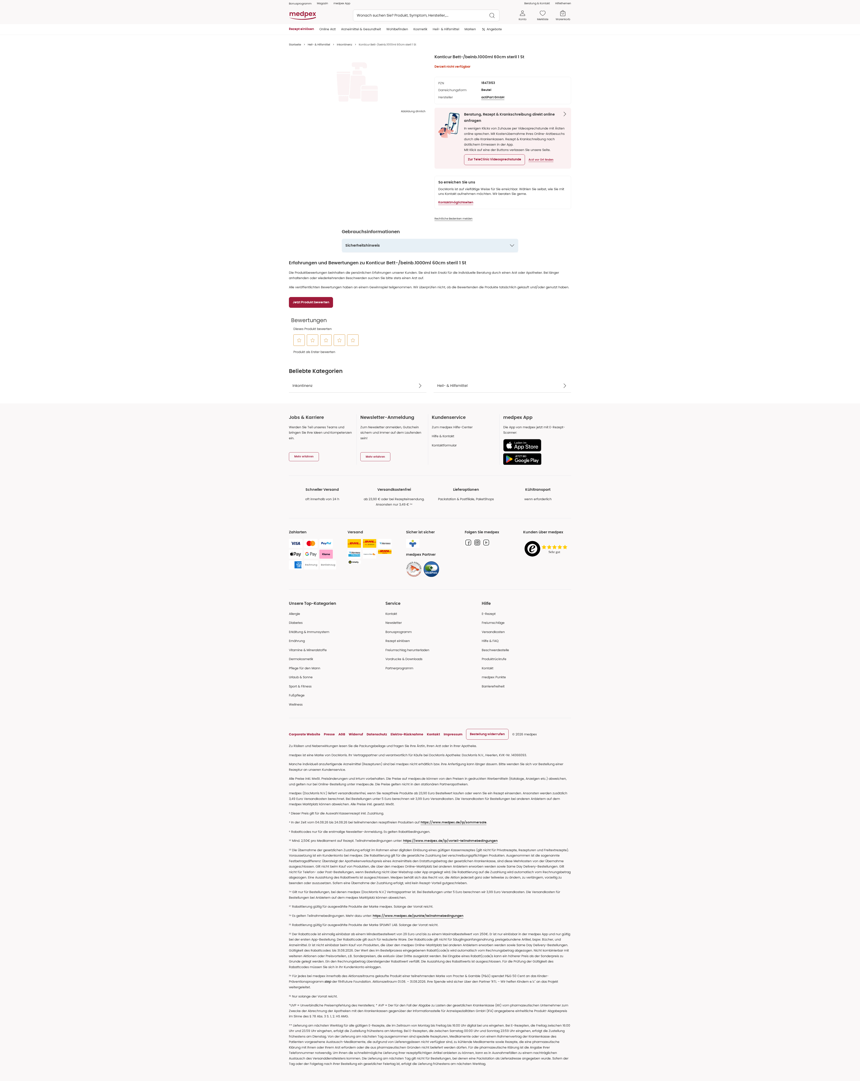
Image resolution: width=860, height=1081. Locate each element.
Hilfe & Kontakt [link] (443, 436)
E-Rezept (489, 614)
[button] (494, 159)
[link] (414, 569)
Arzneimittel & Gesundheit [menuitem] (361, 29)
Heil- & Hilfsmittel (319, 44)
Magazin (322, 3)
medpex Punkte (494, 677)
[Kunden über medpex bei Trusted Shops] (547, 549)
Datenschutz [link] (377, 734)
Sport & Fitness (300, 686)
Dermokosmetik (301, 659)
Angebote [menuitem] (494, 29)
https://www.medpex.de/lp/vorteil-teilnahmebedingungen (450, 840)
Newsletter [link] (393, 622)
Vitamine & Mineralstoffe (308, 650)
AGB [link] (341, 734)
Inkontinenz (344, 44)
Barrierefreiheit (493, 686)
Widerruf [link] (356, 734)
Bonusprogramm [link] (300, 3)
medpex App (341, 3)
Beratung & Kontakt (537, 3)
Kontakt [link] (487, 668)
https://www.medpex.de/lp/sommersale (453, 822)
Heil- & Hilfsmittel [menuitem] (446, 29)
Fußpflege (297, 695)
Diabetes (296, 622)
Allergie (294, 614)
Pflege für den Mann (304, 668)
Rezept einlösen (397, 641)
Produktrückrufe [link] (494, 659)
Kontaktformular (444, 445)
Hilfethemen (563, 3)
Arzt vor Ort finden (541, 159)
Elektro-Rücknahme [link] (407, 734)
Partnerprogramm (399, 668)
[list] (357, 82)
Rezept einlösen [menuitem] (301, 29)
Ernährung (297, 641)
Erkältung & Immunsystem (309, 632)
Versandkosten (493, 632)
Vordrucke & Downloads (403, 659)
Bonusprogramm (398, 632)
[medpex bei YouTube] (486, 542)
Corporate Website (304, 734)
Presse (329, 734)
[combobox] (426, 15)
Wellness (296, 704)
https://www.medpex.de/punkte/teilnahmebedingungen (418, 915)
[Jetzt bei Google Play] (535, 459)
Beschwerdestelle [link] (495, 650)
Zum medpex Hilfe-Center (452, 427)
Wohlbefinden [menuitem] (397, 29)
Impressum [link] (453, 734)
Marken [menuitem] (470, 29)
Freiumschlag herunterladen (407, 650)
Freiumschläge (493, 622)
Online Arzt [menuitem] (327, 29)
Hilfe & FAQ (490, 641)
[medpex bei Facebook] (468, 542)
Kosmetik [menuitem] (420, 29)
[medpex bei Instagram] (477, 542)
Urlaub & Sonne (301, 677)
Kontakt (391, 614)
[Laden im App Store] (535, 445)
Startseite (295, 44)
